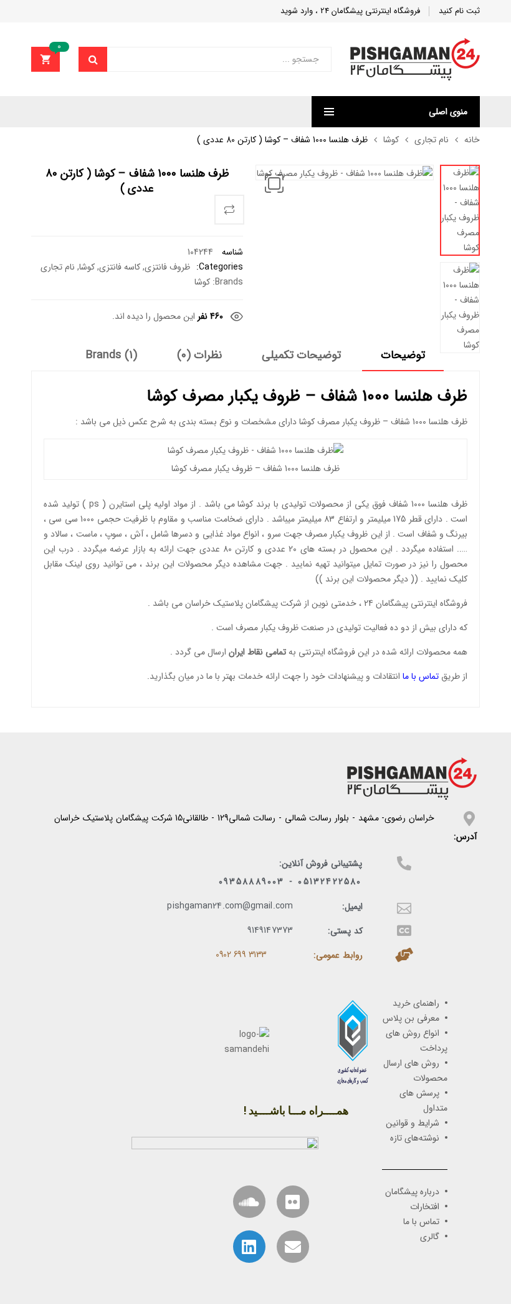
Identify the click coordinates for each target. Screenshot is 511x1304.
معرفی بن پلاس (411, 1018)
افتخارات (424, 1207)
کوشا (391, 140)
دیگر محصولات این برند (366, 579)
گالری (429, 1236)
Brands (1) (111, 356)
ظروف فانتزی (167, 267)
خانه (472, 140)
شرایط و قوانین (412, 1123)
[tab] (403, 359)
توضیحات (403, 356)
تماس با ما (421, 676)
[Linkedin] (249, 1246)
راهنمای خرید (416, 1003)
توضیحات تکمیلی (301, 356)
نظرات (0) (199, 356)
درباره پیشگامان (412, 1192)
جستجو (93, 59)
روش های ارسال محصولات (415, 1070)
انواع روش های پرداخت (416, 1040)
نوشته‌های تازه (414, 1138)
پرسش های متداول (423, 1100)
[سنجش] (229, 209)
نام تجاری (431, 140)
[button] (274, 183)
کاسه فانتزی (119, 267)
